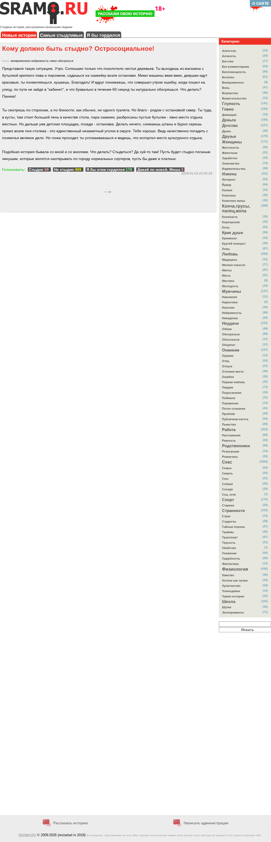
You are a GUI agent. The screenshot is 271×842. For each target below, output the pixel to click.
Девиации (229, 114)
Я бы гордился (103, 35)
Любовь (230, 254)
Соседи (227, 489)
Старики (228, 505)
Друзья (229, 136)
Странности (233, 511)
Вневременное (233, 82)
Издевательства (233, 168)
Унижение (229, 553)
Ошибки (228, 376)
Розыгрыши (230, 451)
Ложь (226, 248)
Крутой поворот (234, 243)
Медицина (229, 259)
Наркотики (230, 302)
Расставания (231, 435)
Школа (228, 602)
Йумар (226, 184)
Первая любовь (233, 382)
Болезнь (228, 77)
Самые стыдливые (61, 35)
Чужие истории (233, 596)
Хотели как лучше (235, 580)
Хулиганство (231, 585)
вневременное (20, 60)
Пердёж (227, 387)
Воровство (230, 93)
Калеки (227, 190)
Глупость (231, 104)
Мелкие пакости (233, 265)
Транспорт (230, 537)
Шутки (226, 607)
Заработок (229, 158)
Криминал (229, 238)
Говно (228, 109)
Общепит (228, 344)
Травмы (228, 532)
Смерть (227, 473)
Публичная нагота (235, 419)
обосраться (65, 60)
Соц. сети (229, 494)
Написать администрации (206, 823)
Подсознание (231, 392)
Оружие (227, 355)
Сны (225, 478)
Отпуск (227, 366)
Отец (225, 361)
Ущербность (231, 558)
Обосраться (231, 334)
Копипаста (229, 216)
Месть (226, 275)
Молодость (230, 286)
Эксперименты (233, 612)
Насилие (228, 307)
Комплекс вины (233, 200)
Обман (227, 329)
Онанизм (230, 350)
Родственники (236, 446)
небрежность (40, 60)
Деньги (229, 120)
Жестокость (230, 147)
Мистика (228, 280)
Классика (229, 195)
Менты (227, 270)
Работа (229, 430)
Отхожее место (233, 371)
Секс (227, 462)
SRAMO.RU (27, 835)
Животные (229, 152)
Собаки (227, 484)
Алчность (229, 56)
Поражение (230, 403)
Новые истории (19, 35)
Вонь (226, 87)
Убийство (229, 548)
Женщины (232, 142)
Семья (226, 468)
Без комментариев (235, 66)
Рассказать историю (70, 823)
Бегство (228, 61)
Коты (225, 227)
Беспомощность (234, 72)
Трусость (229, 542)
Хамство (228, 575)
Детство (230, 125)
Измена (229, 174)
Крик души (232, 233)
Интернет (229, 179)
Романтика (230, 456)
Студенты (229, 521)
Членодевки (231, 591)
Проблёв (228, 413)
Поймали (228, 398)
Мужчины (231, 291)
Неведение (230, 318)
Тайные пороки (233, 526)
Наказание (229, 297)
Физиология (235, 569)
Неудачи (230, 323)
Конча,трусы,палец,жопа (236, 208)
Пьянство (229, 424)
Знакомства (230, 163)
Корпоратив (231, 222)
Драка (226, 131)
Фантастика (230, 563)
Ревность (229, 440)
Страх (226, 516)
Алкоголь (229, 50)
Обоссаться (230, 339)
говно (53, 60)
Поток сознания (233, 408)
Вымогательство (234, 98)
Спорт (228, 500)
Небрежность (232, 312)
